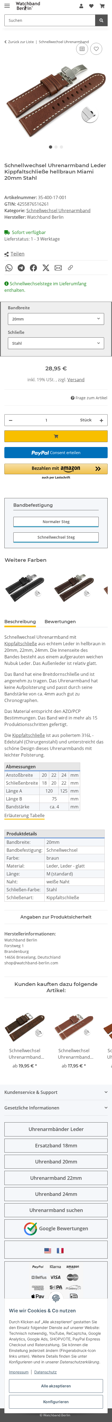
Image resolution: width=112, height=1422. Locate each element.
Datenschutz (45, 1372)
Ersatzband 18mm (56, 1145)
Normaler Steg (56, 521)
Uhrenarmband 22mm (56, 1178)
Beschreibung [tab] (20, 621)
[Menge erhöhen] (101, 420)
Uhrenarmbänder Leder (56, 1129)
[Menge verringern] (11, 420)
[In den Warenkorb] (56, 436)
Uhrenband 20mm (56, 1161)
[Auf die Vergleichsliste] (82, 49)
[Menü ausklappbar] (7, 3)
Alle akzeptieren (56, 1386)
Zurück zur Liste (21, 41)
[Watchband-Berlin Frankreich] (62, 1250)
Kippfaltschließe (20, 644)
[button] (81, 6)
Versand (76, 380)
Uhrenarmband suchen (56, 1210)
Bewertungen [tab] (60, 621)
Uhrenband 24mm (56, 1194)
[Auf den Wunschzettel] (96, 49)
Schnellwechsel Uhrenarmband (58, 211)
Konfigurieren (56, 1401)
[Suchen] (101, 20)
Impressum (19, 1372)
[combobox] (56, 319)
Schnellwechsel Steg (56, 537)
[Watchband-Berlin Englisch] (49, 1250)
